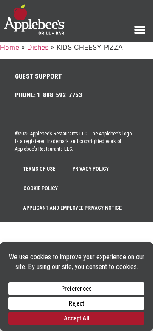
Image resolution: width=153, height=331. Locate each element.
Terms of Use (39, 169)
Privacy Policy (90, 169)
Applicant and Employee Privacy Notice (72, 208)
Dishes (37, 47)
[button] (140, 29)
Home (9, 47)
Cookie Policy (40, 188)
